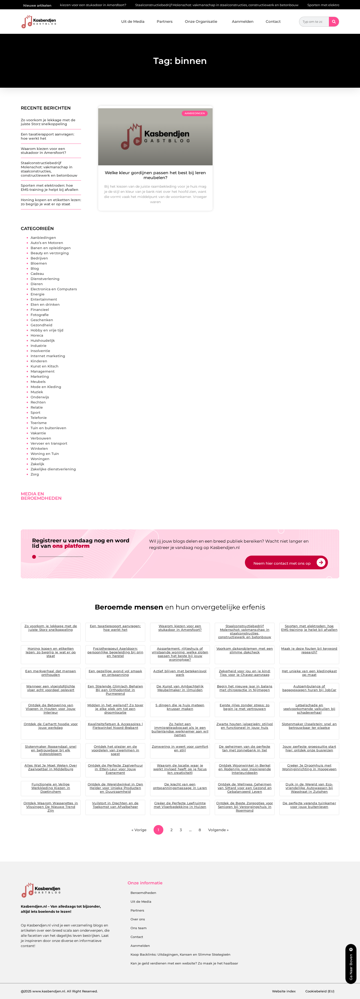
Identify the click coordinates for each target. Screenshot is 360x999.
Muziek (37, 392)
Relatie (37, 407)
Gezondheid (41, 325)
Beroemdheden (143, 893)
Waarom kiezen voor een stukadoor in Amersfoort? (64, 5)
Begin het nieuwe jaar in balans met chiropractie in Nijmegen (244, 688)
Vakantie (38, 433)
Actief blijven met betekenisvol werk (179, 673)
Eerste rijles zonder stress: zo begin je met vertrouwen (244, 707)
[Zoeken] (334, 21)
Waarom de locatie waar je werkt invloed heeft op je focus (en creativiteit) (180, 769)
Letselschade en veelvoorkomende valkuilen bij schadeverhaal (309, 708)
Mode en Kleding (46, 387)
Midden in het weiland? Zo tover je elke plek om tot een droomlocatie (115, 708)
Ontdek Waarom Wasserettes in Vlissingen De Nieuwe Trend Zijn (51, 806)
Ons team (139, 928)
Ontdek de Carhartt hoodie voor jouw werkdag (51, 726)
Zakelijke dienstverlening (53, 469)
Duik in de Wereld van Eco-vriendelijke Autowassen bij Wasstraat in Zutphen (309, 787)
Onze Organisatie (201, 21)
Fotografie (40, 315)
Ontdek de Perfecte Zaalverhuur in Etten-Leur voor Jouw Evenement (115, 769)
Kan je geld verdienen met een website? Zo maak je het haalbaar (184, 963)
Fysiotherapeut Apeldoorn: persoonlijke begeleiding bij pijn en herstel (115, 652)
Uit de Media (132, 21)
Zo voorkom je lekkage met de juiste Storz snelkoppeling (48, 122)
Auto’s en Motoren (47, 243)
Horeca (37, 335)
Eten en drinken (45, 304)
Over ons (138, 919)
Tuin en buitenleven (48, 428)
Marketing (40, 376)
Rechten (38, 402)
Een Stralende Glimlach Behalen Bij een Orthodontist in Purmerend (115, 689)
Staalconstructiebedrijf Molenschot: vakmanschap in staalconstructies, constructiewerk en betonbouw (194, 5)
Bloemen (39, 263)
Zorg (35, 474)
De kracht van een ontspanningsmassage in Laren (180, 786)
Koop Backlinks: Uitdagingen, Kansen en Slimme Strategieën (180, 954)
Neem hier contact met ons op (282, 563)
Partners (165, 21)
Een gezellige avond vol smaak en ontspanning (115, 673)
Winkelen (39, 448)
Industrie (39, 345)
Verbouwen (41, 438)
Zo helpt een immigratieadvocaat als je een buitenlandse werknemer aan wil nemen (180, 729)
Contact (273, 21)
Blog (35, 268)
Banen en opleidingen (51, 248)
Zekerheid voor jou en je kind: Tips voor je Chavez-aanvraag (244, 673)
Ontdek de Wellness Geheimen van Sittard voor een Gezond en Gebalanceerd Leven (245, 787)
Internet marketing (48, 356)
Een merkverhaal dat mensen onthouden (50, 673)
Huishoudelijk (43, 340)
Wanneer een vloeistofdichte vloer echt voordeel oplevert (50, 688)
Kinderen (39, 361)
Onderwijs (40, 397)
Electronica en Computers (54, 289)
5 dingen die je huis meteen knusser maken (180, 707)
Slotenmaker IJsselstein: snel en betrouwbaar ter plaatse (309, 726)
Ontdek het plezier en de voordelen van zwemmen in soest (115, 750)
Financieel (40, 309)
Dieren (37, 284)
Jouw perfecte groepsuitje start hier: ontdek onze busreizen (309, 748)
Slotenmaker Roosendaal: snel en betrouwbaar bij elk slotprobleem (50, 750)
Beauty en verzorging (50, 253)
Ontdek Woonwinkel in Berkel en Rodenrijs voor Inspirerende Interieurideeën (244, 769)
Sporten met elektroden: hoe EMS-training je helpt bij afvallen (49, 187)
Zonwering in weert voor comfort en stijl (180, 748)
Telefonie (39, 417)
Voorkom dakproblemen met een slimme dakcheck (244, 650)
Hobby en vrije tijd (47, 330)
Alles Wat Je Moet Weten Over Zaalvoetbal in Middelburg (50, 767)
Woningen (40, 459)
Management (43, 371)
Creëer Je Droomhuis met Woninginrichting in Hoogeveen (309, 767)
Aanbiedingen (43, 237)
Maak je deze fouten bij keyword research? (309, 650)
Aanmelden (242, 21)
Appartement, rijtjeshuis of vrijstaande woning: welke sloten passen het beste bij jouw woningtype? (180, 653)
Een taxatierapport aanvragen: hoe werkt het (47, 136)
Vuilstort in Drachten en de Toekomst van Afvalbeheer (115, 805)
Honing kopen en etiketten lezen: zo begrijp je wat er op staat (51, 202)
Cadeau (37, 273)
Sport (35, 412)
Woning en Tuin (45, 453)
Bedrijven (39, 258)
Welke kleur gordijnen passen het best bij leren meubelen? (155, 175)
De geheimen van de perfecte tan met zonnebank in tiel (244, 748)
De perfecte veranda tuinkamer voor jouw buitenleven (309, 805)
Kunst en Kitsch (45, 366)
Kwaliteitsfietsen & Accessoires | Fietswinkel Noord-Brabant (115, 726)
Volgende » (218, 830)
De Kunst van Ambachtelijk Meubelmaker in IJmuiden (180, 688)
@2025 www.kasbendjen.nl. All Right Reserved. (59, 991)
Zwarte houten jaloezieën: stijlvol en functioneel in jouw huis (244, 726)
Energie (38, 294)
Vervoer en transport (49, 443)
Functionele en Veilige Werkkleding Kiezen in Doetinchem (50, 787)
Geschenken (42, 320)
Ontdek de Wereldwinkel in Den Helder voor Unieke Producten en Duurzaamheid (115, 787)
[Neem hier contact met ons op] (321, 562)
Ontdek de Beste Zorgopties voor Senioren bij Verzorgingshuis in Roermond (244, 806)
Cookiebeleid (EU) (319, 991)
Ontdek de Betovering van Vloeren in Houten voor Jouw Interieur (50, 708)
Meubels (38, 381)
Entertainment (44, 299)
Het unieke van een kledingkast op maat (309, 673)
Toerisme (39, 423)
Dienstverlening (45, 279)
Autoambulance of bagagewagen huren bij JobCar (309, 688)
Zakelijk (37, 464)
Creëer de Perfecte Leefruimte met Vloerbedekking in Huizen (180, 805)
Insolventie (40, 351)
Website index (284, 991)
